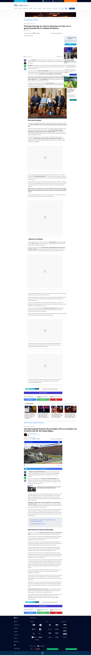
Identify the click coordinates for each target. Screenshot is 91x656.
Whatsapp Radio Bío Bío (72, 649)
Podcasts (15, 8)
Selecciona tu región (19, 1)
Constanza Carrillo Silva (32, 433)
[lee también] (32, 489)
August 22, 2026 (41, 523)
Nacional (20, 8)
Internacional (25, 8)
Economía (30, 8)
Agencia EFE (33, 437)
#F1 (44, 519)
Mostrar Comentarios (43, 392)
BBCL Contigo (55, 8)
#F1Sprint (34, 519)
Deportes (35, 8)
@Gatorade (52, 519)
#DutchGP (47, 519)
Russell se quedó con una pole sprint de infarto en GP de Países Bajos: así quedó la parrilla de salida (49, 487)
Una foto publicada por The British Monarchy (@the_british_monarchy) (40, 171)
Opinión (44, 8)
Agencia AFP (27, 30)
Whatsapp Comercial (53, 648)
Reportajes (16, 641)
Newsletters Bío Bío (47, 1)
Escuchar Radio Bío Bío (71, 1)
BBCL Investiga (49, 8)
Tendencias (40, 8)
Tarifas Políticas (17, 648)
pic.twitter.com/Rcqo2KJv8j (36, 521)
